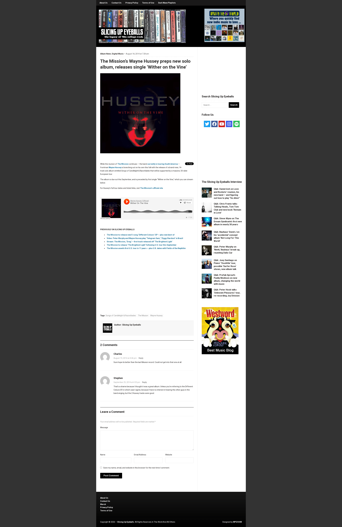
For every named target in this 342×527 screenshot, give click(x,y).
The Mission (143, 315)
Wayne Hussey (156, 315)
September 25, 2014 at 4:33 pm (127, 382)
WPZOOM (237, 522)
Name (102, 455)
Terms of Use (148, 3)
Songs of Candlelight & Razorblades (121, 315)
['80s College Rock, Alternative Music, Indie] (142, 26)
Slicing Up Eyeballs (131, 325)
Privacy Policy (131, 3)
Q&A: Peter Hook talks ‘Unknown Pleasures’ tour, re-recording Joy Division (227, 292)
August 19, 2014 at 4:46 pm (125, 358)
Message (104, 427)
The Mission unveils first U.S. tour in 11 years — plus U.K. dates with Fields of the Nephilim (146, 248)
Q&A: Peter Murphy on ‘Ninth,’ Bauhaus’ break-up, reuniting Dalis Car (227, 249)
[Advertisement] (222, 67)
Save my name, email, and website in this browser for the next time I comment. (136, 468)
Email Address (140, 455)
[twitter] (207, 124)
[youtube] (222, 124)
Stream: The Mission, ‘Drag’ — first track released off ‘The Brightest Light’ (139, 242)
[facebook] (214, 124)
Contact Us (116, 3)
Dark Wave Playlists (167, 3)
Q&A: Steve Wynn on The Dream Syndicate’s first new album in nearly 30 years (228, 221)
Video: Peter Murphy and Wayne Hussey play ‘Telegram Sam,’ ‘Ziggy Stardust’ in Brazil (145, 238)
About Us (104, 3)
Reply (141, 358)
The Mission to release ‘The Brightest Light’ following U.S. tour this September (141, 245)
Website (168, 455)
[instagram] (229, 124)
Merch (103, 504)
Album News (105, 54)
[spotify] (236, 124)
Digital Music (118, 54)
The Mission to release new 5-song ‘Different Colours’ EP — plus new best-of (140, 235)
